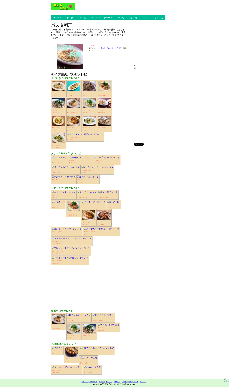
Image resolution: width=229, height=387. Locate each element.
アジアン (95, 17)
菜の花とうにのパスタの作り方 (111, 48)
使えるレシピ (138, 65)
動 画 (133, 17)
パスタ (101, 382)
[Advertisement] (89, 286)
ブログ (146, 17)
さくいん (159, 17)
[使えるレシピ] (135, 68)
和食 (91, 382)
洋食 (95, 382)
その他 (121, 17)
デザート (108, 17)
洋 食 (83, 17)
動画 (130, 382)
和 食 (70, 17)
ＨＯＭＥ (57, 17)
